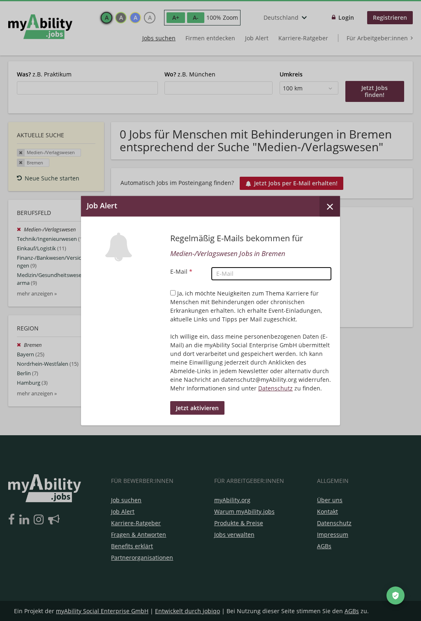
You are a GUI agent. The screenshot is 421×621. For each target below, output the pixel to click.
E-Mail (181, 271)
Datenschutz (275, 388)
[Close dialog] (329, 206)
